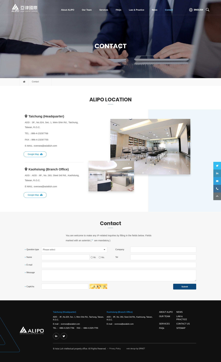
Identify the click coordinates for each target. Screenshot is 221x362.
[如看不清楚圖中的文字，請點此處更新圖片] (98, 286)
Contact (169, 10)
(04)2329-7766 (217, 188)
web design (131, 348)
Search (207, 10)
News (154, 10)
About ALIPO (67, 10)
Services (103, 10)
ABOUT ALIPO (166, 312)
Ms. (103, 257)
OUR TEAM (164, 316)
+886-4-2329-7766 (66, 328)
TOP (217, 196)
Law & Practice (136, 10)
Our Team (87, 10)
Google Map (33, 154)
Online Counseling (217, 181)
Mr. (94, 257)
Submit (184, 287)
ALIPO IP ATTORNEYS (24, 8)
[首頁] (24, 81)
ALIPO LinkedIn (217, 173)
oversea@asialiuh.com (45, 145)
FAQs (118, 10)
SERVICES (164, 324)
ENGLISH (198, 9)
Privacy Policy (115, 348)
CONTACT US (183, 324)
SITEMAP (180, 328)
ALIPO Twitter (217, 166)
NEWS (179, 312)
